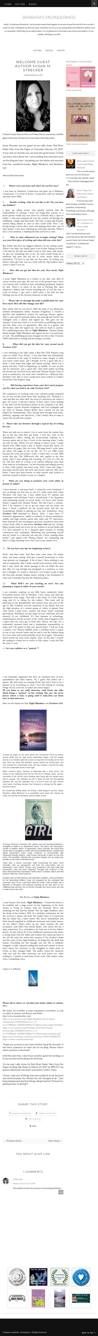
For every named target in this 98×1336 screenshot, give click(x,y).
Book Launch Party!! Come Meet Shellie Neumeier (85, 164)
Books (33, 4)
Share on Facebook (21, 1113)
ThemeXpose (25, 1332)
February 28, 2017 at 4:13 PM (24, 1183)
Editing (20, 4)
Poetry (61, 50)
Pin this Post (35, 1119)
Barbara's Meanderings (49, 17)
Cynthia (17, 1179)
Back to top (88, 1333)
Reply (61, 1192)
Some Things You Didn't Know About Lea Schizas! (85, 193)
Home (8, 4)
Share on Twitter (47, 1113)
